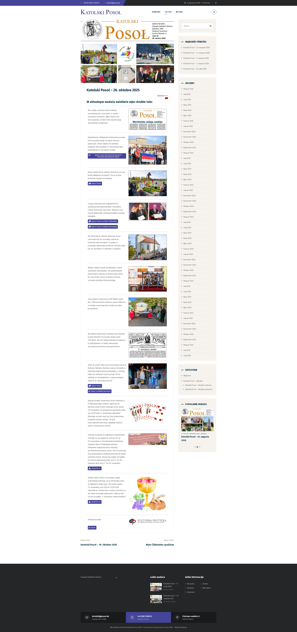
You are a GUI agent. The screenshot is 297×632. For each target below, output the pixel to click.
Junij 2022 (187, 356)
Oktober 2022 (188, 334)
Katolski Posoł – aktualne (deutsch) (198, 389)
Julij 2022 (186, 350)
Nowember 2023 (189, 265)
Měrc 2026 (187, 116)
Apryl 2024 (187, 238)
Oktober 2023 (188, 270)
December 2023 (189, 260)
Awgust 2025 (188, 153)
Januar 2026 (188, 126)
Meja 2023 (187, 297)
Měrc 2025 (187, 180)
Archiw (205, 584)
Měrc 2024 (187, 244)
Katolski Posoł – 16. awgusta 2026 (196, 53)
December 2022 (189, 324)
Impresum (191, 592)
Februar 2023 (188, 313)
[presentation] (182, 447)
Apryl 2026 (187, 110)
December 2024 (189, 196)
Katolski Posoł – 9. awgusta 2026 (196, 58)
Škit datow (207, 588)
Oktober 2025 (188, 142)
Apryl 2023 (187, 302)
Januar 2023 (188, 318)
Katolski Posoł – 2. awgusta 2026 (196, 63)
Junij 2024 (187, 228)
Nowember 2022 (189, 329)
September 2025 (189, 148)
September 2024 (189, 212)
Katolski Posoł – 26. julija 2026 (195, 69)
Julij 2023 (186, 286)
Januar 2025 (188, 190)
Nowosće (190, 584)
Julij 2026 (186, 94)
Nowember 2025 (189, 137)
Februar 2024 (188, 249)
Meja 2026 (187, 105)
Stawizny (190, 588)
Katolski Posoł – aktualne (193, 381)
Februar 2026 (188, 121)
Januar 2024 (188, 254)
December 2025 (189, 132)
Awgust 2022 (188, 345)
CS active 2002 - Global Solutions (174, 627)
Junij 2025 (187, 164)
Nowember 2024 (189, 201)
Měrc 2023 (187, 308)
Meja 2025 (187, 169)
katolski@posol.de (100, 616)
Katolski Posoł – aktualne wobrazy (198, 385)
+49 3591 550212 (144, 616)
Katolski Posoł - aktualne (198, 434)
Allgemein (187, 376)
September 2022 (189, 340)
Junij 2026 (187, 100)
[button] (107, 156)
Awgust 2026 (188, 89)
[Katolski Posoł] (101, 12)
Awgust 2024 (188, 217)
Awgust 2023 (188, 281)
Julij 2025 (186, 158)
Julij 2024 (186, 222)
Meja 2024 (187, 233)
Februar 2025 (188, 185)
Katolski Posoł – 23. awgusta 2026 (196, 47)
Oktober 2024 (188, 206)
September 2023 (189, 276)
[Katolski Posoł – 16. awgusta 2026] (197, 419)
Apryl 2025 (187, 174)
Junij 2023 (187, 292)
